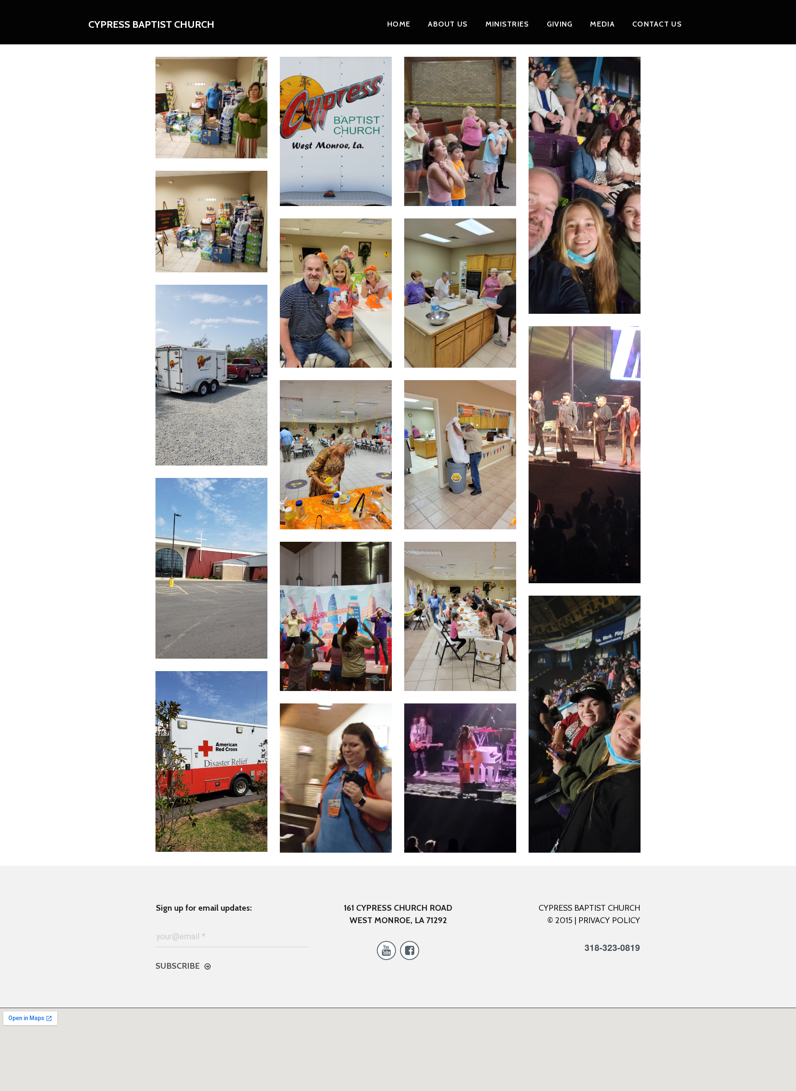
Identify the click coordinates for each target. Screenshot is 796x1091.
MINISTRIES (507, 24)
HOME (398, 24)
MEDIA (602, 24)
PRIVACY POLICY (609, 920)
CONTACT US (657, 24)
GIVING (560, 24)
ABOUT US (448, 24)
